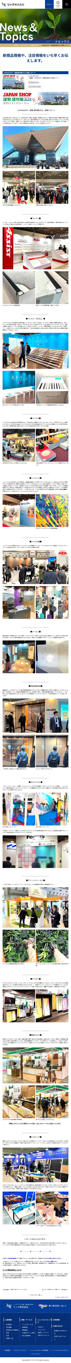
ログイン (49, 4)
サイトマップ (35, 1354)
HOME (16, 45)
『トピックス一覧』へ (36, 1295)
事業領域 (25, 1327)
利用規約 (7, 1350)
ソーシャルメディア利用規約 (39, 1350)
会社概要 (9, 1327)
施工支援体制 (26, 1336)
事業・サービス (26, 1320)
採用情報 (56, 1320)
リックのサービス (27, 1324)
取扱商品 (25, 1330)
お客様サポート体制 (28, 1333)
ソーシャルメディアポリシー (60, 1350)
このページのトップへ (62, 1297)
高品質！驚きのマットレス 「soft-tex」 (19, 1289)
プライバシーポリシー (20, 1350)
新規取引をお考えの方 (60, 1332)
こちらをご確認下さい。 (51, 1261)
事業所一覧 (9, 1338)
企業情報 (8, 1320)
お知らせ (41, 1327)
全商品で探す (34, 45)
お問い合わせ (58, 1326)
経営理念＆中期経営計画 (12, 1331)
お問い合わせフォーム (60, 1337)
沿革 (7, 1336)
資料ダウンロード (43, 1335)
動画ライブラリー (43, 1332)
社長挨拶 (9, 1324)
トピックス (24, 45)
